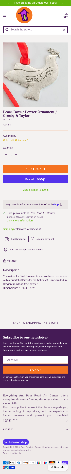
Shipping (8, 229)
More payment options (35, 189)
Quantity (8, 147)
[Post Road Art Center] (35, 15)
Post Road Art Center (31, 447)
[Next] (63, 3)
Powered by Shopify (12, 453)
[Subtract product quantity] (6, 154)
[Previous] (8, 3)
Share (12, 261)
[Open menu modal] (4, 15)
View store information (20, 220)
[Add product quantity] (16, 154)
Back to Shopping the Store (35, 322)
